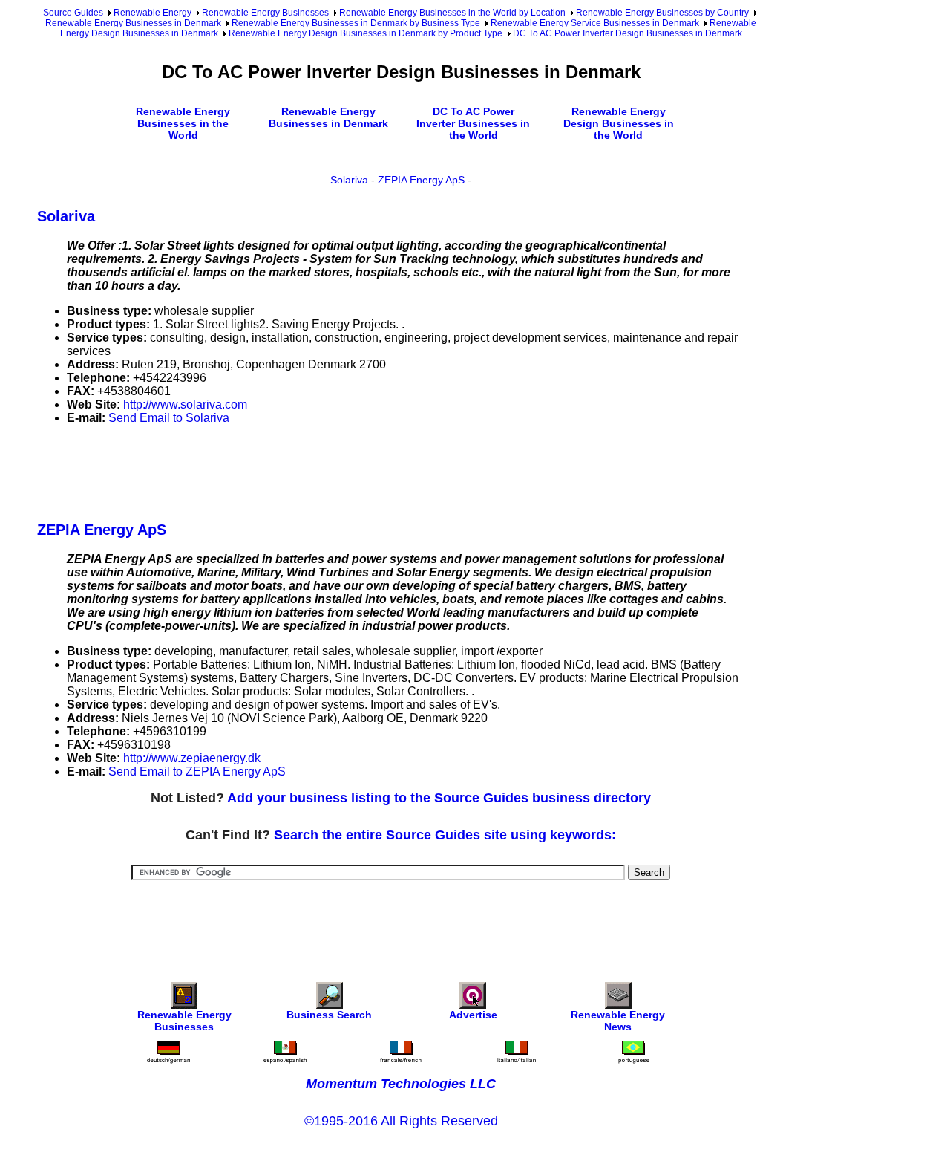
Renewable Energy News (618, 1021)
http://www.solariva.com (185, 404)
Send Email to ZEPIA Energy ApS (197, 771)
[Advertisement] (307, 470)
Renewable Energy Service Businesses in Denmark (595, 23)
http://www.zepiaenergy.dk (192, 758)
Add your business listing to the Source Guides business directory (439, 797)
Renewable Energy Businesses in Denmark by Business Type (356, 23)
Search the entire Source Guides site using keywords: (445, 835)
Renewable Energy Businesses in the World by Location (452, 12)
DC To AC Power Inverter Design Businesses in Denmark (627, 33)
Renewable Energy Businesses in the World (183, 123)
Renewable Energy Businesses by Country (662, 12)
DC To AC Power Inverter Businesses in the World (473, 123)
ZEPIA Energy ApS (421, 180)
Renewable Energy (152, 12)
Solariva (349, 180)
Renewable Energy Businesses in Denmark (133, 23)
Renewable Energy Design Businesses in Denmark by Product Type (365, 33)
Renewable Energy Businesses (265, 12)
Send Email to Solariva (168, 418)
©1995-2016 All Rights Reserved (401, 1120)
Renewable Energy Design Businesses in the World (618, 123)
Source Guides (73, 12)
